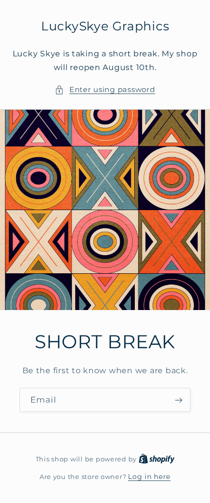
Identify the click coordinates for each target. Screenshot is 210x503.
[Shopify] (157, 459)
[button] (105, 90)
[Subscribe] (179, 400)
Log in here (149, 476)
